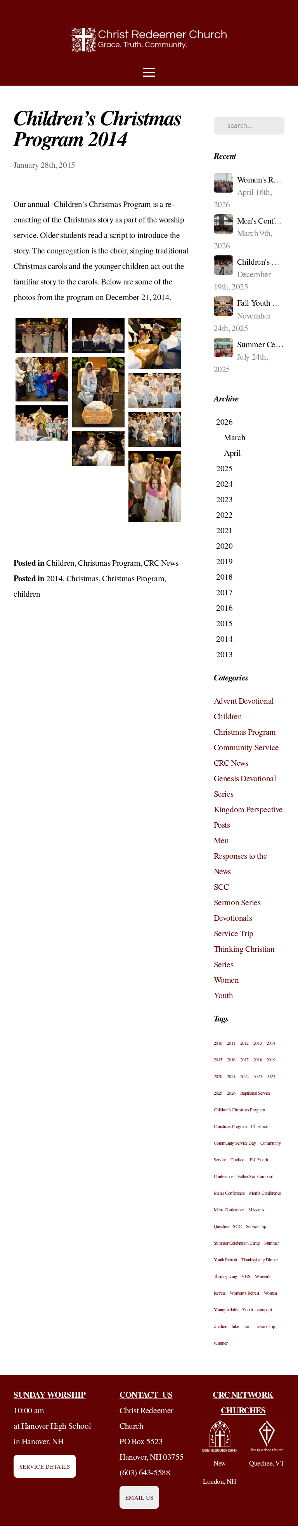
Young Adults (226, 1309)
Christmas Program (109, 562)
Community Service (246, 747)
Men (221, 840)
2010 (218, 1043)
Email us (139, 1497)
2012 (244, 1043)
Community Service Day (235, 1143)
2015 (218, 1059)
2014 (54, 578)
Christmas (82, 578)
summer (221, 1343)
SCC (221, 886)
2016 (231, 1059)
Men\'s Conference (265, 1193)
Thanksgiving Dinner (259, 1259)
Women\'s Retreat (244, 1293)
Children (60, 562)
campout (264, 1309)
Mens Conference (229, 1209)
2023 (257, 1076)
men (247, 1326)
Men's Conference (229, 1193)
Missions (256, 1209)
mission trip (265, 1326)
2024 (271, 1076)
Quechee (221, 1226)
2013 (257, 1043)
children (27, 593)
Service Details (44, 1466)
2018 (257, 1059)
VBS (245, 1276)
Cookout (237, 1159)
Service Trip (233, 933)
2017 (244, 1059)
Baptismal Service (255, 1093)
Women (226, 979)
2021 (231, 1076)
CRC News (161, 562)
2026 (231, 1093)
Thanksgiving (225, 1276)
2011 (231, 1043)
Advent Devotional (244, 700)
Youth (223, 995)
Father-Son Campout (255, 1176)
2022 (244, 1076)
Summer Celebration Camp (237, 1243)
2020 (218, 1076)
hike (235, 1326)
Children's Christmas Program (239, 1109)
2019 (271, 1059)
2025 (218, 1093)
